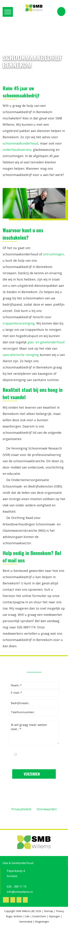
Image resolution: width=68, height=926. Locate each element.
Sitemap (48, 911)
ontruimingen (53, 254)
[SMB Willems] (34, 8)
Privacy (60, 911)
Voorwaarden (47, 809)
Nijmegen (54, 916)
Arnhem (18, 916)
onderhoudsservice (17, 149)
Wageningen (42, 921)
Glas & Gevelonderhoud (18, 863)
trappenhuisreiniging (19, 323)
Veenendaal (25, 921)
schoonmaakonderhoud (20, 143)
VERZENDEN (32, 774)
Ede (27, 916)
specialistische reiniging (21, 355)
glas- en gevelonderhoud (46, 342)
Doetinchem (39, 916)
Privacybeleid (21, 809)
